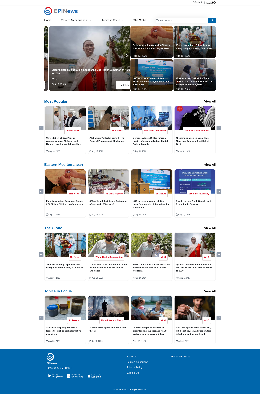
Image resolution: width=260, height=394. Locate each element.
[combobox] (182, 20)
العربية (209, 2)
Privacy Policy (134, 367)
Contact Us (133, 373)
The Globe (139, 20)
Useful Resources (180, 356)
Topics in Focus (58, 291)
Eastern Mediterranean (63, 165)
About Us (132, 356)
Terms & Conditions (137, 362)
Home (47, 20)
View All (210, 101)
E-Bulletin (198, 2)
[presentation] (47, 55)
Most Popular (55, 101)
